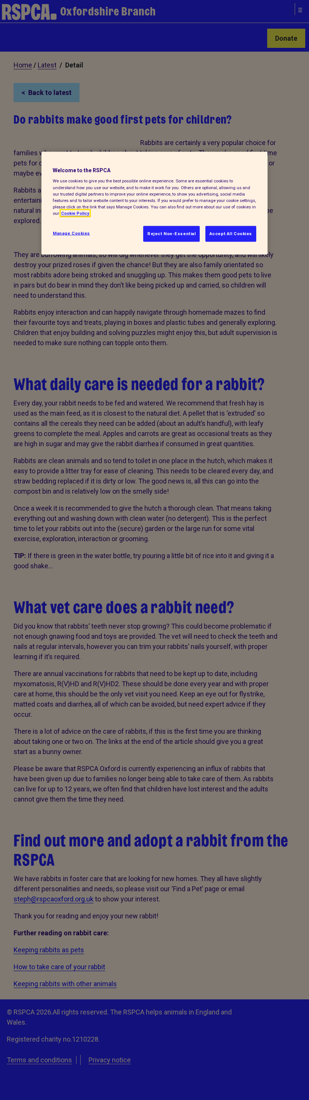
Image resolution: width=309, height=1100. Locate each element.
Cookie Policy (75, 213)
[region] (154, 202)
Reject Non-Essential (171, 233)
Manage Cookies (71, 233)
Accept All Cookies (231, 233)
